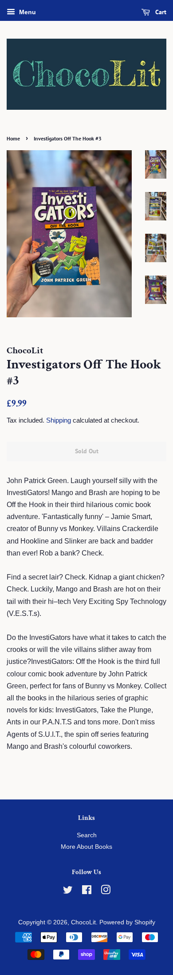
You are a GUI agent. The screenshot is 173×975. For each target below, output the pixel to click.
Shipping (58, 420)
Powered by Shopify (127, 922)
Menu (26, 12)
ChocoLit (83, 922)
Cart (159, 12)
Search (87, 835)
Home (13, 138)
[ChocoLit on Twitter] (68, 891)
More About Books (86, 846)
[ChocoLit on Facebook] (87, 891)
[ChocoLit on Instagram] (105, 891)
